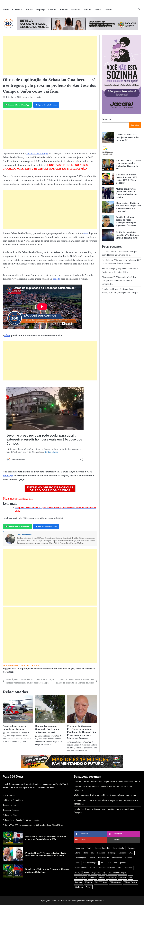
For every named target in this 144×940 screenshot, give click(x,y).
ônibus (88, 887)
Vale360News (115, 882)
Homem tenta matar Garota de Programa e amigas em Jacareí (47, 728)
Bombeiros (79, 848)
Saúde (86, 872)
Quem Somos (9, 795)
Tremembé (111, 877)
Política (88, 9)
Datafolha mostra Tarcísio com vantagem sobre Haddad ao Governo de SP (107, 781)
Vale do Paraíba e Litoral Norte (17, 665)
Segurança (96, 872)
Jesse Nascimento (24, 535)
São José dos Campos (37, 153)
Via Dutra (79, 887)
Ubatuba (88, 882)
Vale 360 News (101, 882)
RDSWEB (99, 900)
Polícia (29, 9)
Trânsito (10, 672)
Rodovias (128, 868)
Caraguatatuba (118, 848)
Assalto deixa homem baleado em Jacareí (14, 727)
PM (102, 863)
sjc (4, 672)
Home (6, 9)
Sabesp (77, 872)
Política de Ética (10, 815)
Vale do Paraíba (130, 882)
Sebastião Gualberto (85, 668)
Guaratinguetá (80, 858)
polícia (123, 863)
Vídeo (98, 9)
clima (85, 853)
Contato (108, 9)
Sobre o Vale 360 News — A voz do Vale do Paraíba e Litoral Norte (33, 825)
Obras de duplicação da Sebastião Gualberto (31, 668)
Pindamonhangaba (90, 863)
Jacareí (92, 858)
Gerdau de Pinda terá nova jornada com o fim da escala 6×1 (127, 137)
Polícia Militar (80, 868)
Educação (101, 853)
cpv (92, 853)
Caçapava (131, 848)
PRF (120, 868)
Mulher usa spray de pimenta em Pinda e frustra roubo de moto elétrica (105, 795)
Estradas (122, 853)
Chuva (77, 853)
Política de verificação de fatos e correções (21, 820)
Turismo (64, 9)
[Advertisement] (50, 55)
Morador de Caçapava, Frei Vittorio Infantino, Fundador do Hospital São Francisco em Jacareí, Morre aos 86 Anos (81, 732)
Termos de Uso (9, 805)
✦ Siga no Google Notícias (46, 105)
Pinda (77, 863)
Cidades (16, 9)
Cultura (52, 9)
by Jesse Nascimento (31, 97)
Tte (130, 877)
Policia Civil (112, 863)
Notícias (128, 858)
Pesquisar (106, 119)
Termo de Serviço (11, 810)
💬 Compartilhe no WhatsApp (17, 105)
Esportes (75, 9)
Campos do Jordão (102, 848)
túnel (85, 233)
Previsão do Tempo (107, 868)
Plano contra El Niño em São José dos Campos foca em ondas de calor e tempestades (119, 280)
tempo (101, 877)
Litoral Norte (103, 858)
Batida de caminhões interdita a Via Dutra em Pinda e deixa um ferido (127, 235)
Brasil (89, 848)
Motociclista (117, 858)
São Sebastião (80, 877)
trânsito (56, 278)
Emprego (40, 9)
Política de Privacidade (13, 800)
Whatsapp (8, 475)
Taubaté (92, 877)
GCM (131, 853)
